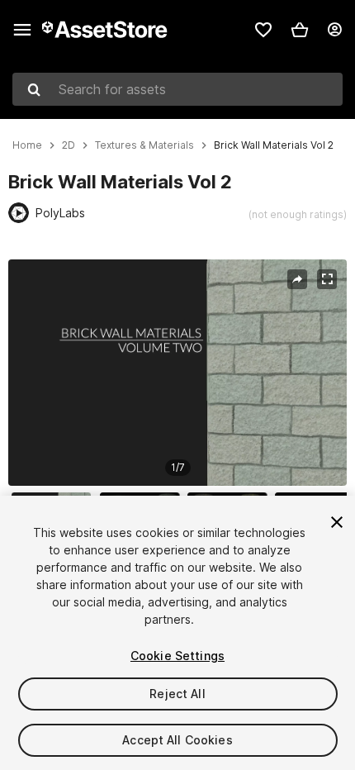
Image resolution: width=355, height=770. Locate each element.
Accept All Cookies (177, 740)
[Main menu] (22, 29)
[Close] (337, 522)
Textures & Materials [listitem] (144, 145)
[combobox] (177, 89)
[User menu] (334, 29)
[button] (300, 30)
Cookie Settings (177, 656)
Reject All (177, 694)
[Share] (297, 279)
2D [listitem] (68, 145)
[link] (263, 30)
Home (27, 145)
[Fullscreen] (327, 279)
